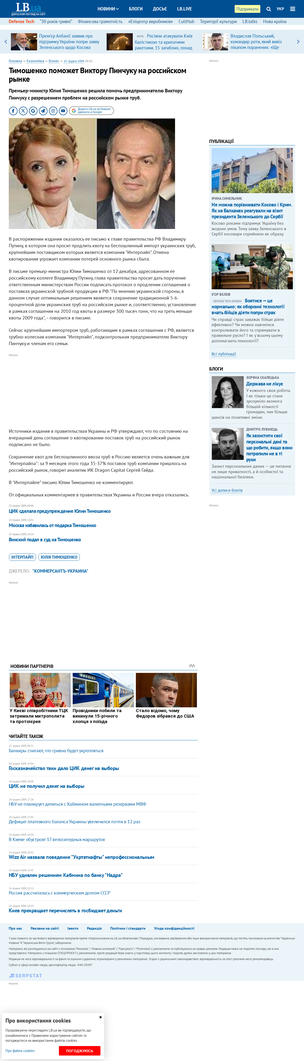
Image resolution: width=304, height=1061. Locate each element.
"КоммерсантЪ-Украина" (60, 571)
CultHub (186, 21)
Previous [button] (6, 41)
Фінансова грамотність (100, 21)
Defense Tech (21, 21)
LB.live (184, 9)
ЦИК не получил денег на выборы (46, 786)
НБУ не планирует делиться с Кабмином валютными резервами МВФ (77, 804)
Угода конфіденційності (174, 928)
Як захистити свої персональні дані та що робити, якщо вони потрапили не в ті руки (269, 447)
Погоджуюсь (79, 1051)
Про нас (15, 928)
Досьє (160, 9)
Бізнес (54, 60)
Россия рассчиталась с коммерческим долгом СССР (59, 893)
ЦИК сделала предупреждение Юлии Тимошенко (59, 511)
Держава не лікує (264, 384)
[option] (56, 41)
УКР (280, 8)
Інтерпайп (22, 557)
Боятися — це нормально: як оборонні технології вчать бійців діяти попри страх (248, 306)
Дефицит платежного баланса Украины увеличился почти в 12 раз (74, 821)
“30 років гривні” (56, 21)
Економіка (35, 60)
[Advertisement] (103, 391)
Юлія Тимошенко (59, 557)
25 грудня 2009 (74, 61)
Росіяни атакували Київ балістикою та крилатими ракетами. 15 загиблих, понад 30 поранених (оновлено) (163, 44)
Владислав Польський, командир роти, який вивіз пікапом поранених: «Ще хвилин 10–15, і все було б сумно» (257, 47)
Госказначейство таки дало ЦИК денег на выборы (64, 768)
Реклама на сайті (45, 928)
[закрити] (100, 1017)
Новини (106, 9)
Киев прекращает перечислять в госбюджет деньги (65, 910)
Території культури (218, 21)
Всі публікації (224, 354)
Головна (15, 60)
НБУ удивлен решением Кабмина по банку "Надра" (66, 875)
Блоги (136, 9)
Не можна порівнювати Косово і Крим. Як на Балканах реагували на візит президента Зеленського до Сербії (252, 210)
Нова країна (274, 21)
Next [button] (298, 41)
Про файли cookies (20, 1050)
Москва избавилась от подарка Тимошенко (52, 525)
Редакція (94, 928)
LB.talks (249, 21)
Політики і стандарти (128, 928)
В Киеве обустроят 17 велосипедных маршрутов (57, 839)
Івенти (72, 928)
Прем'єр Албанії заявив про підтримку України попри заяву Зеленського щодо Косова (69, 41)
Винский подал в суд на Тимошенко (45, 539)
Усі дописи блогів (227, 490)
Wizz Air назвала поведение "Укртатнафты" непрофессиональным (81, 857)
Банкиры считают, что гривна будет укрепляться (56, 750)
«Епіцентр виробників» (150, 21)
